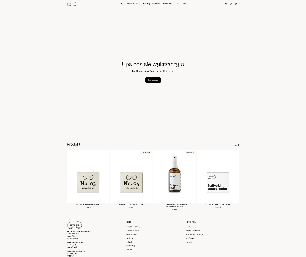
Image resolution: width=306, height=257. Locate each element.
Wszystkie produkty (133, 227)
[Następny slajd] (105, 176)
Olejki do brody (131, 234)
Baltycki (129, 242)
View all (236, 145)
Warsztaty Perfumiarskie (194, 234)
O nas (188, 227)
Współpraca (190, 238)
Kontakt (188, 242)
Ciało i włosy (130, 245)
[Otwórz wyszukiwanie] (226, 4)
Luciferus (129, 238)
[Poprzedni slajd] (70, 176)
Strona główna (153, 80)
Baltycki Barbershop (193, 230)
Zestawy (129, 249)
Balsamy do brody (132, 230)
